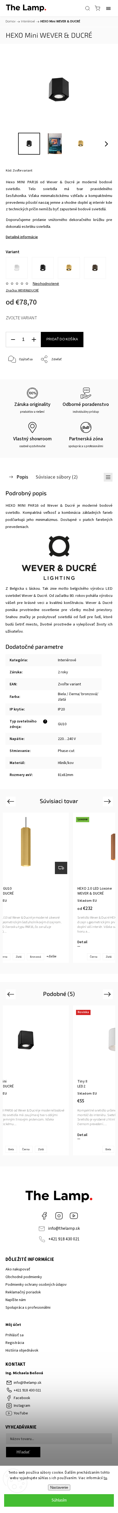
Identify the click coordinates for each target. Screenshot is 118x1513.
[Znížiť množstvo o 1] (13, 339)
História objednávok (21, 1350)
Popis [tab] (22, 476)
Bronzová (35, 957)
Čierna (93, 957)
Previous (11, 801)
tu (105, 1478)
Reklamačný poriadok (23, 1292)
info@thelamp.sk (64, 1228)
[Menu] (108, 8)
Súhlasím (59, 1500)
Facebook (44, 1216)
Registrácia (14, 1343)
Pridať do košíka (62, 339)
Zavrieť (100, 373)
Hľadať (23, 1452)
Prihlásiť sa (14, 1335)
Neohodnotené (46, 283)
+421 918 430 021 (64, 1239)
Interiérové (67, 660)
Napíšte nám (15, 1300)
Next (108, 801)
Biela (11, 1149)
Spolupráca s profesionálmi (27, 1307)
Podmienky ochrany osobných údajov (36, 1284)
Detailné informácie (22, 237)
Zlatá (19, 957)
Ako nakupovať (17, 1269)
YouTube (74, 1216)
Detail (82, 942)
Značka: (22, 290)
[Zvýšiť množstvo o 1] (34, 339)
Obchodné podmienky (23, 1277)
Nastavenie (59, 1487)
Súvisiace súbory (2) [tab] (57, 476)
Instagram (59, 1216)
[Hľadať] (87, 8)
